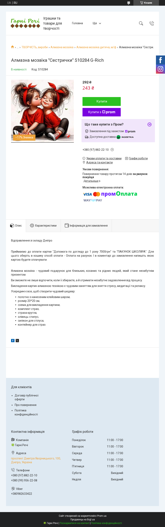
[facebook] (12, 341)
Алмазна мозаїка (62, 47)
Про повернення (25, 405)
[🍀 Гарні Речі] (25, 23)
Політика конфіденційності (106, 523)
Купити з (94, 112)
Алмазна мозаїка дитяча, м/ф (96, 47)
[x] (17, 341)
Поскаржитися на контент (74, 523)
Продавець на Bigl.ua (82, 519)
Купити (101, 101)
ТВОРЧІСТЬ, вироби (35, 47)
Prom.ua (101, 515)
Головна (77, 23)
